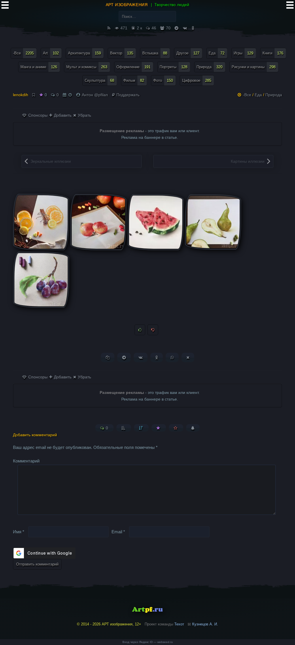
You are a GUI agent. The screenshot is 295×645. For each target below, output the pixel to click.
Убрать (84, 115)
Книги (272, 53)
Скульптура (99, 80)
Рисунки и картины (253, 67)
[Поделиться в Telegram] (124, 357)
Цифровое (196, 80)
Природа (209, 67)
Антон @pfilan (95, 94)
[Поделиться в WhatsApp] (172, 357)
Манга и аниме (38, 67)
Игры (243, 53)
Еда (216, 53)
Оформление (133, 67)
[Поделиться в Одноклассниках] (156, 357)
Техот (179, 624)
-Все (23, 53)
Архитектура (84, 53)
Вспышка (154, 53)
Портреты (173, 67)
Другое (187, 53)
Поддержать (127, 94)
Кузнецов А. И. (205, 624)
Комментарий (26, 460)
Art (51, 53)
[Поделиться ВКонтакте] (140, 357)
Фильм (133, 80)
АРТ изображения (127, 4)
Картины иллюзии (247, 161)
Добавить (62, 115)
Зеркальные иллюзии (51, 161)
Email (118, 531)
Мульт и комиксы (86, 67)
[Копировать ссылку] (107, 357)
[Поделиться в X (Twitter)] (188, 357)
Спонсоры (37, 115)
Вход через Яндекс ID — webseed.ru (147, 642)
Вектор (121, 53)
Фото (163, 80)
